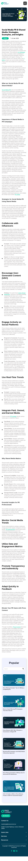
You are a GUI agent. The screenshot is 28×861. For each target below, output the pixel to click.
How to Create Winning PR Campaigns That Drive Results (12, 709)
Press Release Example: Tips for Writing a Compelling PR (13, 688)
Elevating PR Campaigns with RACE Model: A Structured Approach (14, 752)
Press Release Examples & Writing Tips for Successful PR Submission (14, 773)
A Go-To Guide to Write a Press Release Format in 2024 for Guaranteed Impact (13, 794)
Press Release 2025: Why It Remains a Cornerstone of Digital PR (12, 731)
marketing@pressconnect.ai (8, 824)
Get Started (6, 815)
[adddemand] (11, 851)
